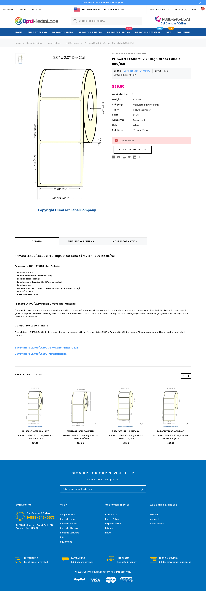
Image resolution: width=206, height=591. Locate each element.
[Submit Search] (75, 21)
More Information (125, 241)
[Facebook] (113, 157)
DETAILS (37, 241)
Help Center (123, 558)
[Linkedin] (134, 157)
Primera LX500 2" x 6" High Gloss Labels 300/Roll (80, 437)
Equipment (184, 32)
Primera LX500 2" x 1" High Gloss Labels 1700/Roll (126, 437)
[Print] (124, 157)
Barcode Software (147, 32)
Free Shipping (31, 558)
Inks (168, 32)
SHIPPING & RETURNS (81, 241)
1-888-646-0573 (41, 517)
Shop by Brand (37, 32)
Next (188, 376)
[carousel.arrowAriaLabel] (18, 560)
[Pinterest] (139, 157)
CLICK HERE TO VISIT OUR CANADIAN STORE (102, 9)
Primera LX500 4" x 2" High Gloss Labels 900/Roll (35, 437)
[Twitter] (129, 157)
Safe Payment (78, 558)
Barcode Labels (62, 32)
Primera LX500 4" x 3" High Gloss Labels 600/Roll (170, 437)
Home (18, 32)
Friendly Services (168, 558)
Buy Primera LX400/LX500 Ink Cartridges (41, 354)
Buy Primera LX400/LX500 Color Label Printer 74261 (47, 347)
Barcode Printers (90, 32)
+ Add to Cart (35, 407)
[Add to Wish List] (51, 423)
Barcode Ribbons (118, 32)
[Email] (118, 157)
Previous (183, 376)
